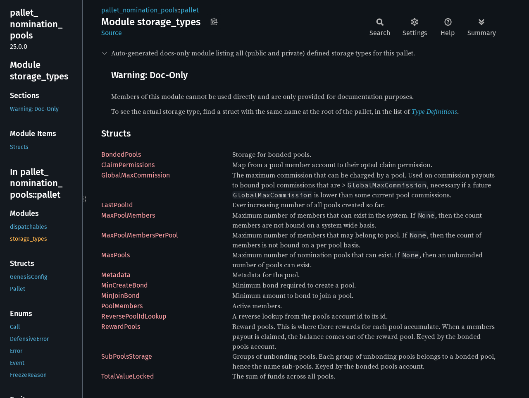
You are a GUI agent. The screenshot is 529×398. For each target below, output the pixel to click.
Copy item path (214, 21)
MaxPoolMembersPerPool (139, 235)
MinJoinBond (120, 296)
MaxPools (115, 255)
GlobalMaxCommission (135, 175)
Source (111, 33)
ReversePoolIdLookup (134, 316)
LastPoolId (117, 205)
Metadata (116, 275)
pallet (190, 10)
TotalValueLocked (127, 376)
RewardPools (120, 327)
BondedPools (121, 154)
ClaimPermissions (128, 165)
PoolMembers (122, 306)
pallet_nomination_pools (139, 10)
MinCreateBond (124, 285)
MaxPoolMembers (128, 215)
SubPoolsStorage (126, 356)
